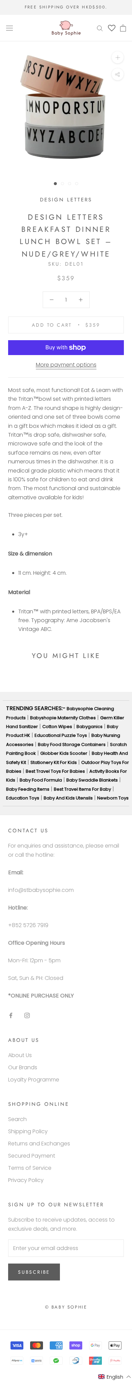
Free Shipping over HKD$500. (66, 7)
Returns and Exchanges (39, 1143)
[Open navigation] (9, 28)
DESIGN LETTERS (66, 199)
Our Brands (22, 1067)
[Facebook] (11, 1015)
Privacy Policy (26, 1180)
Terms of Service (29, 1168)
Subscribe (34, 1272)
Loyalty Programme (33, 1079)
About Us (20, 1055)
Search (17, 1119)
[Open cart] (123, 28)
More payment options (66, 365)
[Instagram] (27, 1015)
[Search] (100, 28)
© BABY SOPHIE (66, 1307)
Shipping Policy (28, 1131)
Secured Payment (31, 1156)
